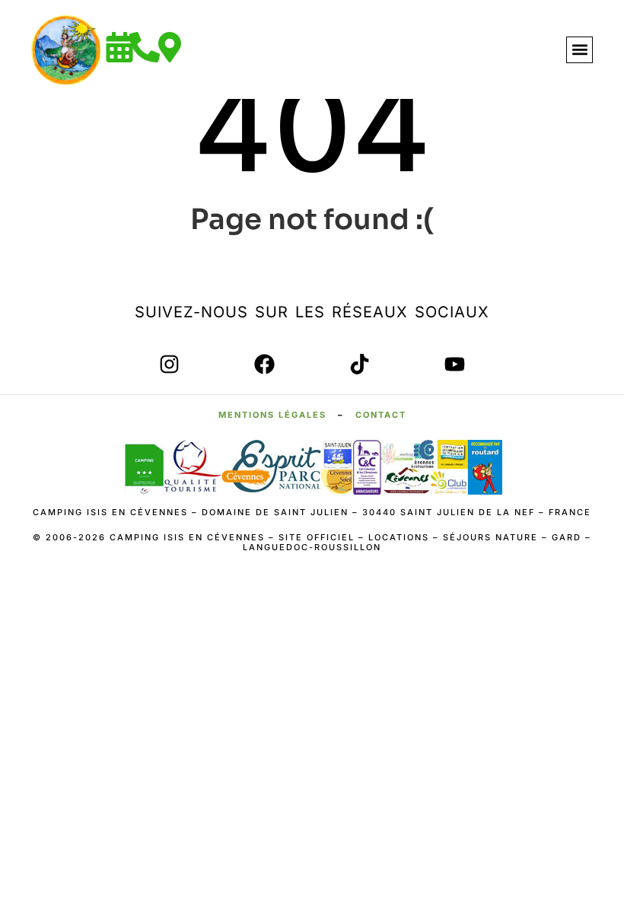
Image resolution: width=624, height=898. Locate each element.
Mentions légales (272, 414)
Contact (380, 414)
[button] (579, 50)
